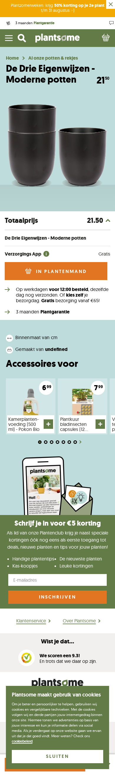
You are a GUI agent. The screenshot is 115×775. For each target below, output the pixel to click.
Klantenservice (31, 621)
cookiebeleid (22, 741)
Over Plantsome (79, 621)
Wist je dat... (57, 641)
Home (12, 58)
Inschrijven (57, 597)
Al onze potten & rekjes (53, 58)
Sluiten (57, 756)
